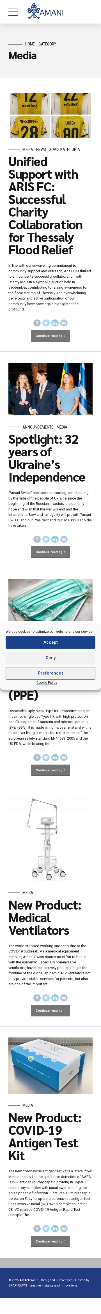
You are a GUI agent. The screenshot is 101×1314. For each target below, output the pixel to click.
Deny (51, 657)
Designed (48, 1280)
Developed (65, 1280)
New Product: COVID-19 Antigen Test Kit (44, 1136)
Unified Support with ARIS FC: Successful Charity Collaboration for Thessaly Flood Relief (45, 205)
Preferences (50, 673)
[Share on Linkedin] (55, 323)
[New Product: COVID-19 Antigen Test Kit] (50, 1065)
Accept (50, 642)
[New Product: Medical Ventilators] (50, 839)
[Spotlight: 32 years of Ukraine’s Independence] (50, 389)
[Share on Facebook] (37, 323)
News (41, 149)
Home (30, 44)
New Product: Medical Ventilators (44, 917)
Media (27, 149)
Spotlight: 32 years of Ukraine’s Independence (46, 457)
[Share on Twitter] (46, 323)
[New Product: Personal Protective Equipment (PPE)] (50, 600)
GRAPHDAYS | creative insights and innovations (42, 1285)
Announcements (38, 427)
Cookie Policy (46, 683)
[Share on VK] (64, 323)
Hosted (80, 1280)
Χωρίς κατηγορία (64, 149)
